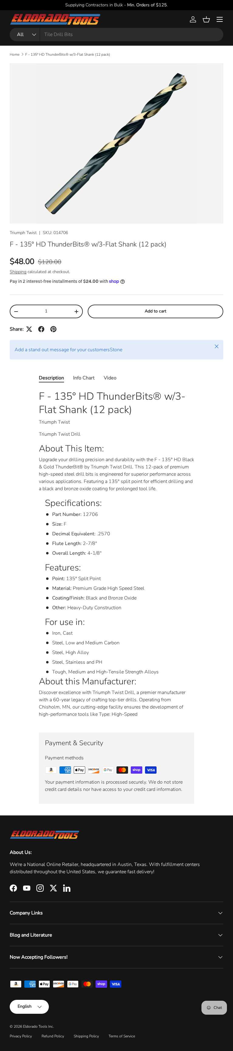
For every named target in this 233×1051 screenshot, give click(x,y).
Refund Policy (53, 1036)
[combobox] (116, 34)
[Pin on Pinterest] (53, 329)
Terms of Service (122, 1036)
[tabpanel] (116, 556)
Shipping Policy (86, 1036)
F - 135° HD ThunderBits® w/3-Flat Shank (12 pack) (67, 54)
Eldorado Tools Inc (38, 1026)
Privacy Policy (21, 1036)
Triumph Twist (23, 233)
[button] (206, 19)
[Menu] (219, 19)
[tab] (51, 378)
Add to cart (155, 311)
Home (14, 54)
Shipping (18, 272)
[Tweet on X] (29, 329)
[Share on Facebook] (41, 329)
